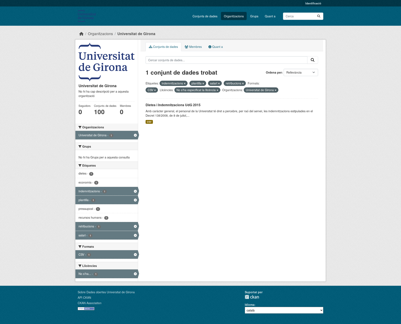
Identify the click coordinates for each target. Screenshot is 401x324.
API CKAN (84, 297)
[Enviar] (319, 16)
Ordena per (274, 72)
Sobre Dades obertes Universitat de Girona (106, 292)
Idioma (249, 304)
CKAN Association (90, 303)
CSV (149, 121)
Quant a (270, 16)
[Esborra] (184, 83)
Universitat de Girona (136, 33)
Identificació (313, 3)
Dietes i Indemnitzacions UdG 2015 (173, 104)
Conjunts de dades (205, 16)
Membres (195, 47)
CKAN (252, 297)
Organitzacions (234, 16)
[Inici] (81, 33)
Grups (254, 16)
